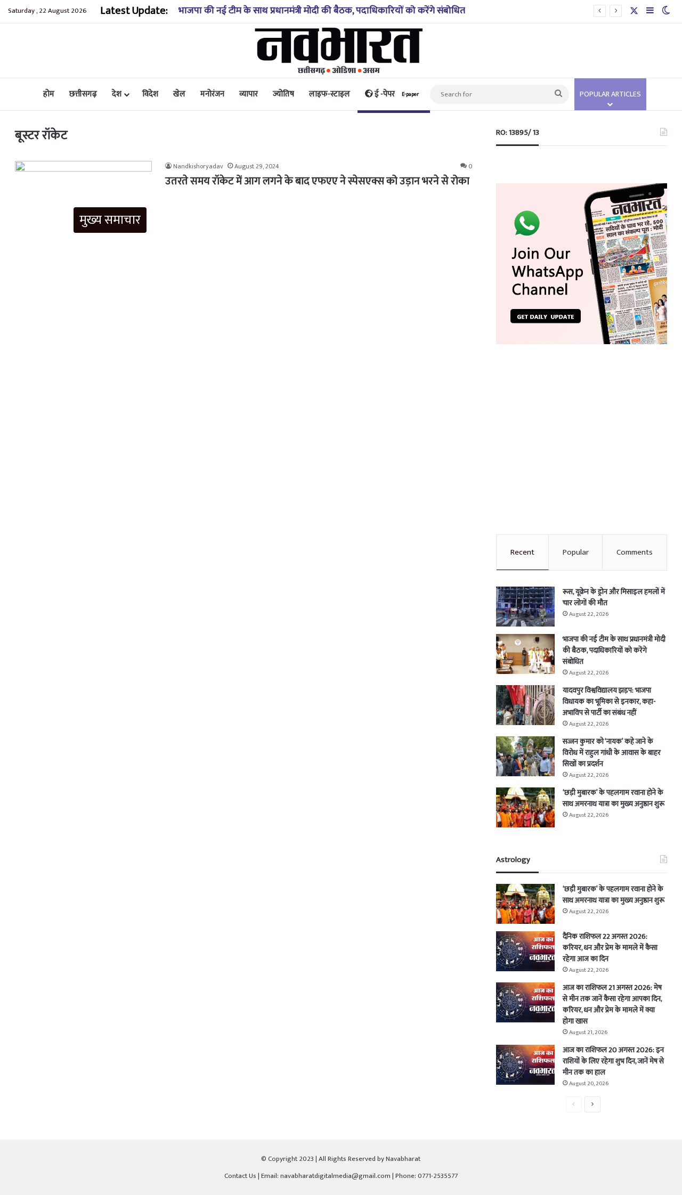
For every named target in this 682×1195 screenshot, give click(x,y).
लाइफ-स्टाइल (329, 94)
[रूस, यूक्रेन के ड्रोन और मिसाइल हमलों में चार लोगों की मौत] (525, 607)
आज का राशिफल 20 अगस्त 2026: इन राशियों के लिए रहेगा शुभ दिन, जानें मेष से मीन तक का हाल (613, 1061)
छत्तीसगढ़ (83, 94)
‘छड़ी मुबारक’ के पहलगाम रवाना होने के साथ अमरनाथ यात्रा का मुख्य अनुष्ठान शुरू (613, 798)
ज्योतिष (283, 94)
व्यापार (248, 94)
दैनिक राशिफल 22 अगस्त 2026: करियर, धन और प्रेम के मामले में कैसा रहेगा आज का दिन (610, 947)
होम (48, 94)
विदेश (150, 94)
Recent (522, 552)
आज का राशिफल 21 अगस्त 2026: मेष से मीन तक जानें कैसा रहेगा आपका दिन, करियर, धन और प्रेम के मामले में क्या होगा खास (612, 1004)
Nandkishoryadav (198, 166)
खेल (179, 94)
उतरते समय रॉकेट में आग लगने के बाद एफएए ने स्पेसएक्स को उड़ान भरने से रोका (317, 181)
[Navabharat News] (341, 50)
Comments (634, 552)
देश (116, 94)
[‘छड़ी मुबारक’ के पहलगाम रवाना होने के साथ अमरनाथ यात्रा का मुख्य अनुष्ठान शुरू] (525, 807)
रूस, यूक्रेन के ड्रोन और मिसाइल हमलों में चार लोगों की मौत (614, 597)
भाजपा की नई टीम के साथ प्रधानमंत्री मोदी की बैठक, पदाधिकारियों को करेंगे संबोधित (321, 11)
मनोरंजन (212, 94)
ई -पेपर (396, 94)
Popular (576, 552)
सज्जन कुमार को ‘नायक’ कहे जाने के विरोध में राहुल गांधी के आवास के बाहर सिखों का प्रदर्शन (612, 752)
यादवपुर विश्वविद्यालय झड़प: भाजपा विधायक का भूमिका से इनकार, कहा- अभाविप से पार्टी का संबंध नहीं (609, 701)
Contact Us (240, 1176)
